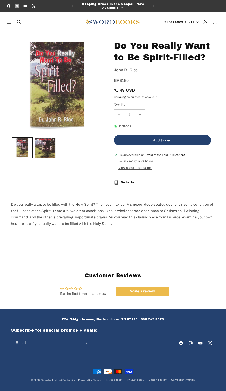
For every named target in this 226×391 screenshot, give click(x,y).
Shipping (120, 97)
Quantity (119, 104)
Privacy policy (135, 379)
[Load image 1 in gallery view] (22, 148)
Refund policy (114, 379)
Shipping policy (158, 379)
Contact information (183, 379)
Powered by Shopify (90, 380)
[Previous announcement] (72, 6)
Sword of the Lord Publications (59, 380)
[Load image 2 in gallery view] (45, 148)
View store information (135, 167)
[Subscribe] (85, 343)
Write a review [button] (142, 291)
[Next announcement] (154, 6)
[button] (9, 22)
